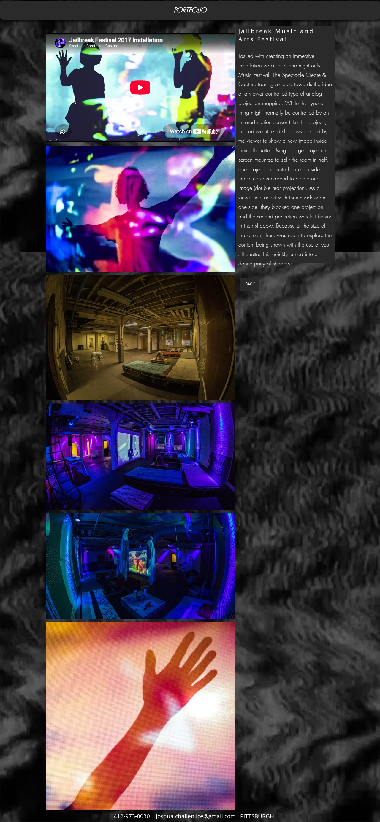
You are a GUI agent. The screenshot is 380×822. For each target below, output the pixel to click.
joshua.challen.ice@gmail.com (196, 816)
